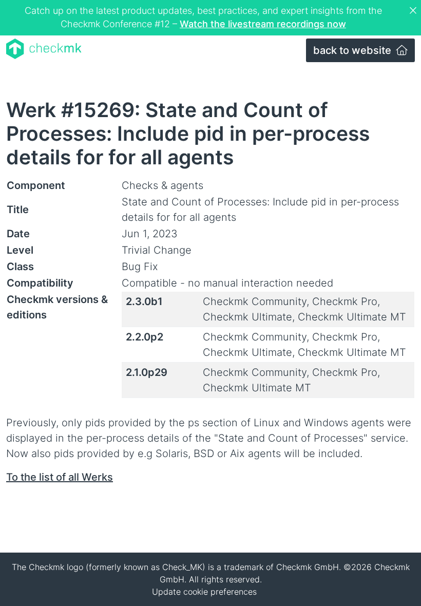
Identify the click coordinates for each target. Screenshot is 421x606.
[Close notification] (414, 10)
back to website (353, 50)
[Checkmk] (44, 49)
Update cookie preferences (204, 591)
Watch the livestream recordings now (263, 23)
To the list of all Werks (59, 477)
